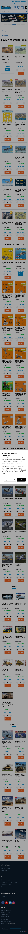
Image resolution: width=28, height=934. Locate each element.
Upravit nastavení (10, 480)
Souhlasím (21, 480)
